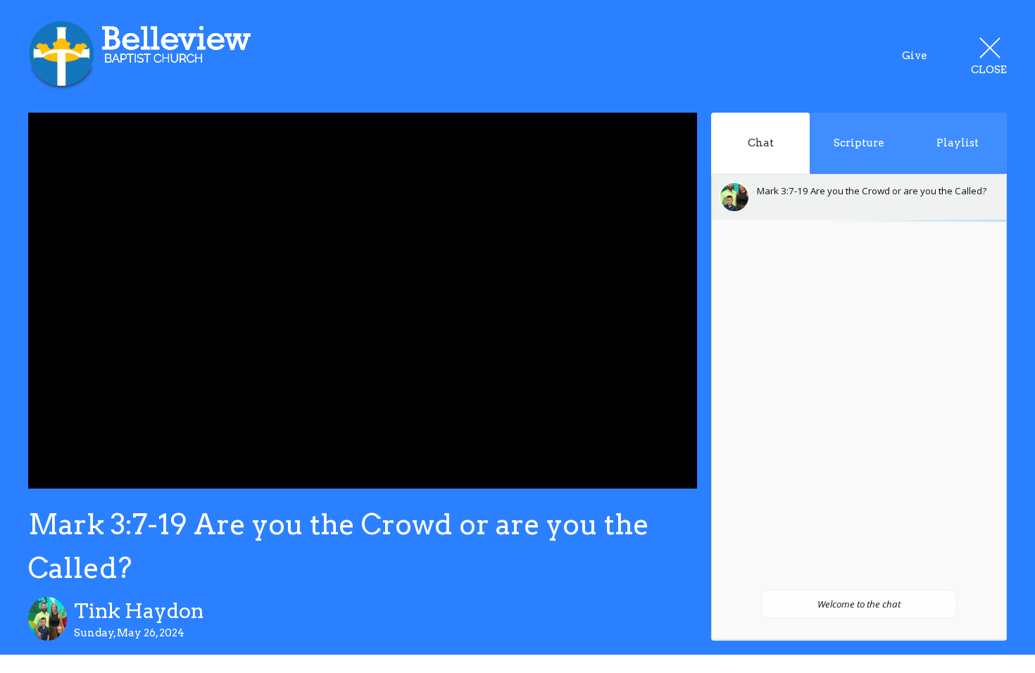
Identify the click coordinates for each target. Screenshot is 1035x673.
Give (914, 55)
